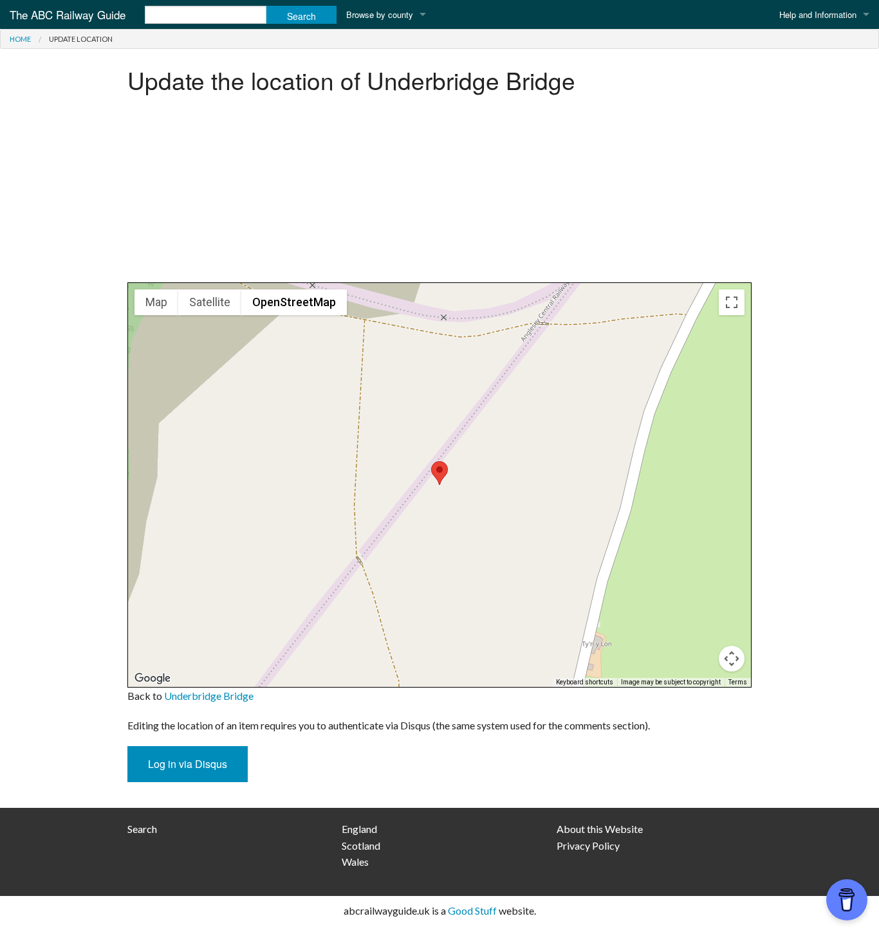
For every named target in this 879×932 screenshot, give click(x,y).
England (359, 829)
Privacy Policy (588, 845)
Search (142, 829)
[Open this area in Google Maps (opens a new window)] (152, 678)
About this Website (600, 829)
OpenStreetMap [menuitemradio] (294, 302)
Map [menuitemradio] (156, 302)
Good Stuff (472, 910)
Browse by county (379, 14)
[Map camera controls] (732, 659)
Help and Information (817, 14)
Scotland (361, 845)
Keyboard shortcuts (584, 682)
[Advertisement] (439, 192)
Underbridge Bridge (209, 696)
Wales (355, 861)
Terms (737, 682)
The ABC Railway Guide (67, 14)
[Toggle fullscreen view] (732, 302)
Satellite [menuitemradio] (209, 302)
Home (20, 39)
